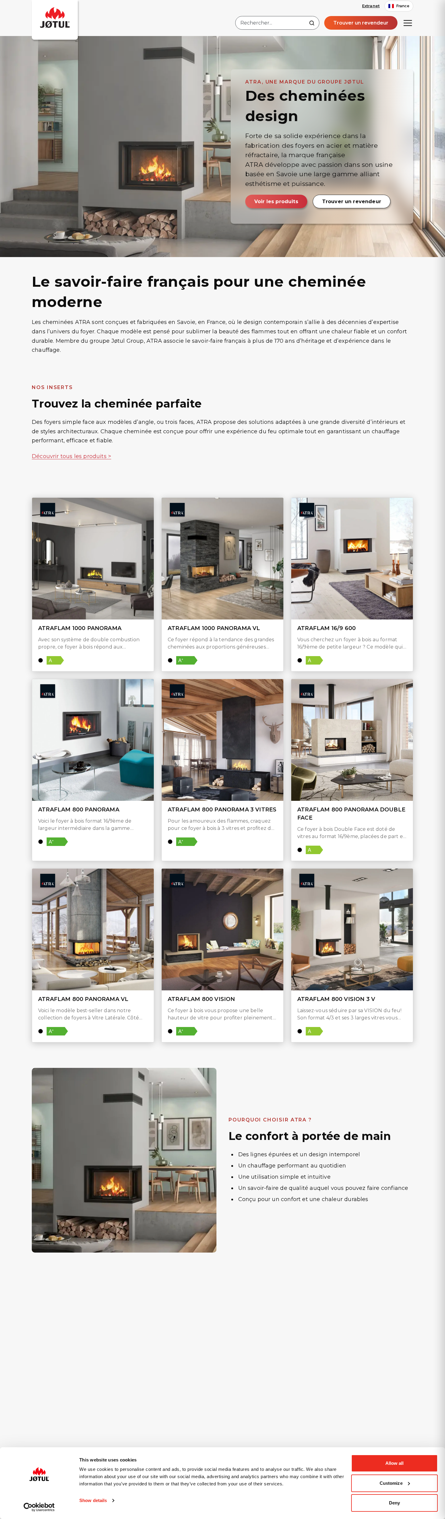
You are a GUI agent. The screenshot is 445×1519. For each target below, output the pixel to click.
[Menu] (407, 23)
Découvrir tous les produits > (71, 456)
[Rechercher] (311, 23)
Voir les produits (276, 201)
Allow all (394, 1463)
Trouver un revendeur (360, 23)
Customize (391, 1483)
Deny (394, 1502)
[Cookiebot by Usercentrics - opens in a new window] (39, 1507)
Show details (93, 1500)
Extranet (371, 5)
